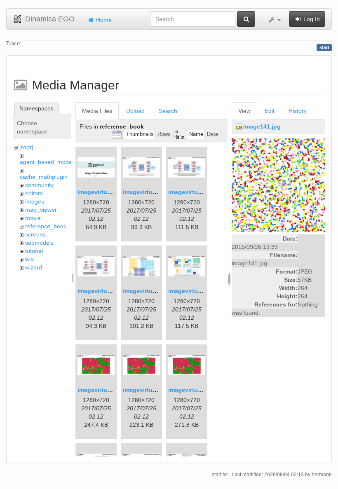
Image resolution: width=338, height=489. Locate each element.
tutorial (34, 251)
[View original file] (278, 185)
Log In (311, 19)
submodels (39, 242)
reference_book (45, 226)
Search (168, 111)
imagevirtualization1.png (112, 192)
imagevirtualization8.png (157, 389)
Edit (270, 111)
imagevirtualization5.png (157, 291)
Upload (135, 111)
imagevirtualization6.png (203, 291)
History (298, 111)
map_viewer (41, 209)
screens (35, 234)
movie (33, 218)
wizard (33, 267)
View (244, 111)
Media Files (97, 111)
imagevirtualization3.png (203, 192)
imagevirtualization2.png (157, 192)
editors (34, 193)
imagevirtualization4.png (112, 291)
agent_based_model (46, 162)
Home (103, 19)
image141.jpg (262, 126)
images (34, 201)
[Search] (246, 19)
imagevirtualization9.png (203, 389)
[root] (26, 147)
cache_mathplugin (44, 176)
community (39, 185)
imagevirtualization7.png (112, 389)
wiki (30, 259)
